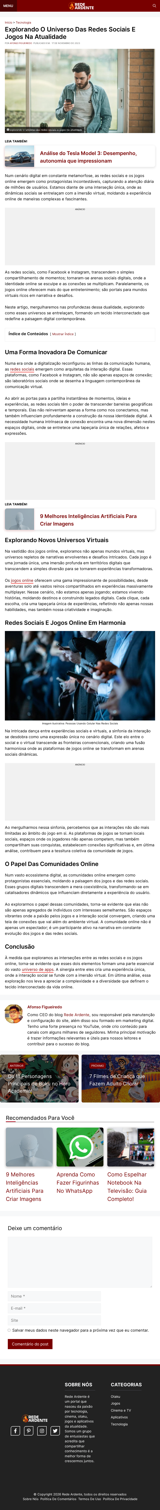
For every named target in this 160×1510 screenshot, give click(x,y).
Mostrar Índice (63, 334)
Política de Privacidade (120, 1499)
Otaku (115, 1397)
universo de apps (37, 969)
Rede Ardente (76, 1014)
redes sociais (22, 369)
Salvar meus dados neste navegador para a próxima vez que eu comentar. (80, 1330)
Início (8, 22)
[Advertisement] (80, 238)
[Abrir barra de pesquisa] (154, 6)
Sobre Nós (30, 1499)
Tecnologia (23, 22)
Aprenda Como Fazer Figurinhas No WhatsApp (78, 1182)
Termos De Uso (89, 1499)
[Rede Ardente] (80, 6)
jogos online (22, 580)
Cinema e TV (121, 1410)
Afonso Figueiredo (44, 1007)
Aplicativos (119, 1417)
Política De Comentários (58, 1499)
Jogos (115, 1403)
